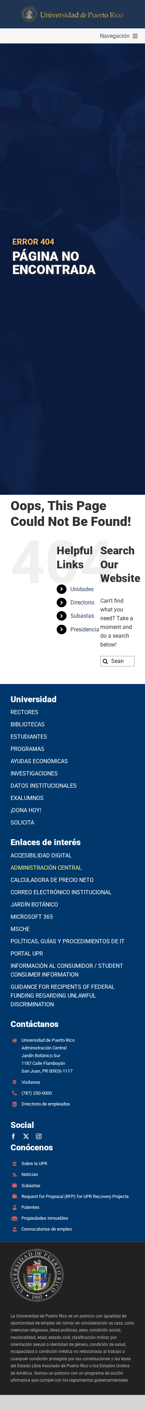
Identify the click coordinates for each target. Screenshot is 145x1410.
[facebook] (13, 1136)
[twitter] (26, 1136)
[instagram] (39, 1136)
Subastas (82, 615)
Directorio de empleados (45, 1104)
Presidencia (84, 629)
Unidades (82, 589)
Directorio (82, 602)
